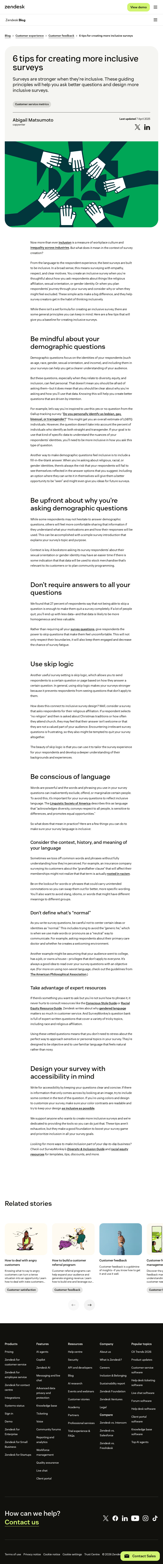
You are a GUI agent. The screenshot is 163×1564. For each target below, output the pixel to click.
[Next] (89, 1305)
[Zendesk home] (15, 7)
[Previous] (73, 1305)
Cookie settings (72, 1554)
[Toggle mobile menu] (155, 7)
